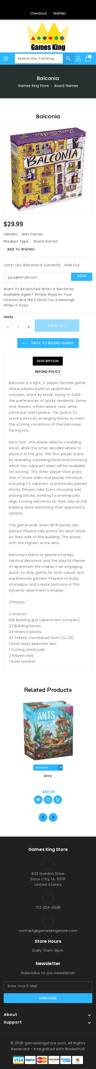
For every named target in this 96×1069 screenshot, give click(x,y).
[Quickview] (38, 799)
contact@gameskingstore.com (48, 930)
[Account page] (79, 58)
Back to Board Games (52, 343)
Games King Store (33, 85)
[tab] (48, 361)
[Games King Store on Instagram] (48, 5)
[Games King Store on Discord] (57, 5)
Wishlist (59, 13)
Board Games (66, 85)
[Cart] (89, 58)
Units (8, 317)
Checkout (38, 13)
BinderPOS (75, 1048)
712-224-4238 (47, 907)
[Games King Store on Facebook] (38, 5)
